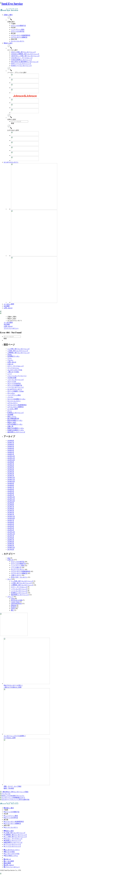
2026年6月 (10, 444)
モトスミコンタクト (14, 401)
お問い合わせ (11, 362)
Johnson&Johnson (16, 603)
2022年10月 (11, 518)
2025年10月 (11, 460)
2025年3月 (10, 471)
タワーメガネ (11, 381)
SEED (13, 608)
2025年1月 (10, 475)
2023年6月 (10, 508)
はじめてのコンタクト (14, 389)
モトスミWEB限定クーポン (16, 399)
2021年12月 (11, 532)
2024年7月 (10, 487)
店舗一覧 (10, 426)
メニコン (10, 397)
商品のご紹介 (11, 422)
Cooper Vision (15, 602)
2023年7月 (10, 506)
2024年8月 (10, 485)
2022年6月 (10, 522)
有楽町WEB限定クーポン (15, 430)
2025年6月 (10, 466)
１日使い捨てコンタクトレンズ (17, 351)
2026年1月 (10, 454)
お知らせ (10, 364)
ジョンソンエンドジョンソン (17, 375)
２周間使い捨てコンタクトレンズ (18, 352)
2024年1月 (10, 495)
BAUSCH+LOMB (16, 600)
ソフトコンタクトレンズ (15, 379)
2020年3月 (10, 543)
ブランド (10, 596)
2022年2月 (10, 530)
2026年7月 (10, 442)
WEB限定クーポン (13, 356)
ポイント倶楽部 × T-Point (15, 391)
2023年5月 (10, 510)
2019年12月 (11, 547)
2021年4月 (10, 538)
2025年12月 (11, 456)
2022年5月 (10, 524)
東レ (12, 610)
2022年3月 (10, 528)
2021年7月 (10, 536)
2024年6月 (10, 489)
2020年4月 (10, 541)
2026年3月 (10, 450)
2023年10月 (11, 501)
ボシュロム (11, 393)
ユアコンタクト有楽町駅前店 (17, 405)
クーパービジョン (13, 368)
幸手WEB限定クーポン (14, 424)
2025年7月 (10, 464)
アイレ (9, 358)
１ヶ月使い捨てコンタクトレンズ (18, 349)
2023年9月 (10, 503)
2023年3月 (10, 512)
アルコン (10, 360)
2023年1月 (10, 514)
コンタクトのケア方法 (14, 370)
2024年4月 (10, 493)
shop (8, 558)
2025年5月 (10, 468)
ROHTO (13, 607)
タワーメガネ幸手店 (14, 383)
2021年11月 (11, 534)
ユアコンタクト (12, 403)
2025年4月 (10, 470)
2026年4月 (10, 448)
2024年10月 (11, 481)
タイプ (9, 579)
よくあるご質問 (12, 409)
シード (9, 374)
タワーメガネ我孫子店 (14, 385)
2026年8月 (10, 440)
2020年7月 (10, 540)
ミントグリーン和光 (14, 395)
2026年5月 (10, 446)
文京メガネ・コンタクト (19, 577)
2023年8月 (10, 505)
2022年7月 (10, 520)
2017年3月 (10, 549)
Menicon (13, 605)
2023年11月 (11, 499)
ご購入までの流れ (13, 372)
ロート (9, 410)
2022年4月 (10, 526)
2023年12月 (11, 497)
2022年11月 (11, 516)
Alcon (13, 598)
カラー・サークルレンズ (15, 366)
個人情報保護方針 (13, 418)
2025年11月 (11, 458)
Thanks (9, 354)
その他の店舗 (11, 377)
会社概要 (10, 414)
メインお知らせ (16, 567)
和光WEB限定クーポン (14, 420)
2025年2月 (10, 473)
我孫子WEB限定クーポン (15, 428)
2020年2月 (10, 545)
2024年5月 (10, 491)
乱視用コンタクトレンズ (15, 412)
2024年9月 (10, 483)
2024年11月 (11, 479)
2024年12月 (11, 477)
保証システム (11, 416)
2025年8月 (10, 462)
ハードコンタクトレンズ (15, 387)
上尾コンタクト (16, 575)
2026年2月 (10, 452)
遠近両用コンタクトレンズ (16, 432)
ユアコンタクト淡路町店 (15, 407)
